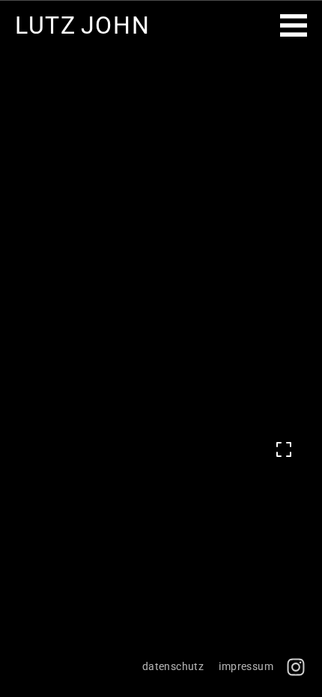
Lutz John (82, 25)
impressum (246, 666)
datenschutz (173, 666)
